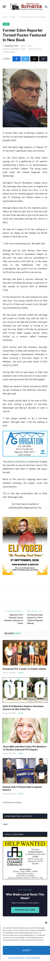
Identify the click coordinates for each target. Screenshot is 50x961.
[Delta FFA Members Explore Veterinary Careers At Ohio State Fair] (25, 690)
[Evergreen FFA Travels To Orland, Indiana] (25, 652)
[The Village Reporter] (26, 6)
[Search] (46, 7)
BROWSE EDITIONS (25, 910)
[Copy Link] (43, 58)
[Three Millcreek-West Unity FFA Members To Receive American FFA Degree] (25, 730)
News (6, 24)
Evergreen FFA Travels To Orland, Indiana (24, 669)
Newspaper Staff (11, 46)
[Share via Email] (34, 58)
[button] (46, 922)
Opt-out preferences (17, 958)
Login (5, 824)
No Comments (35, 49)
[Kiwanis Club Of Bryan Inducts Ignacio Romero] (25, 770)
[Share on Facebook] (16, 58)
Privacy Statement (33, 958)
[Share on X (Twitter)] (25, 58)
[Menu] (4, 7)
